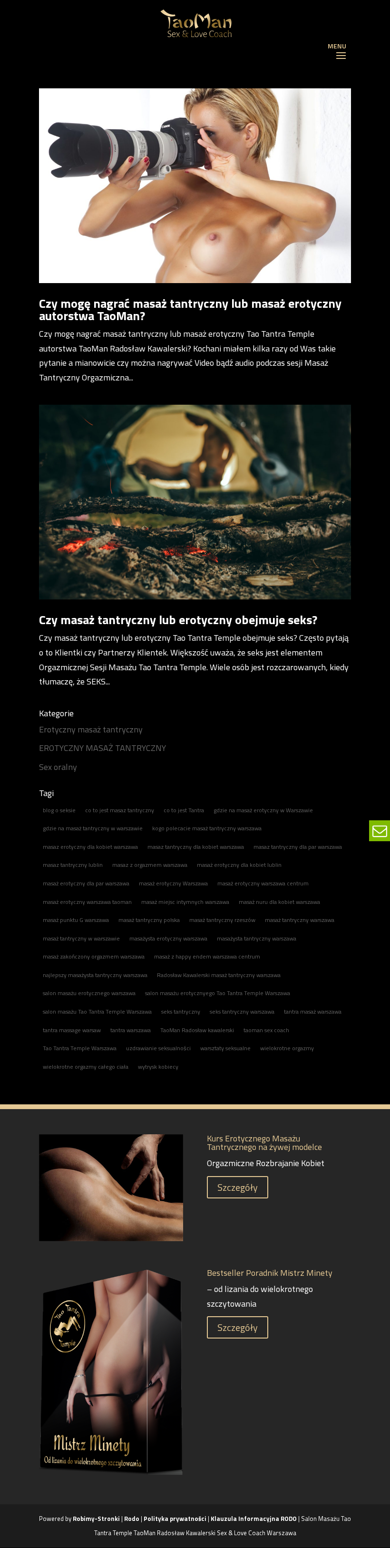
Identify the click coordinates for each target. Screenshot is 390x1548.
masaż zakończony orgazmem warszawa (94, 956)
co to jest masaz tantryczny (119, 810)
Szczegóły (237, 1187)
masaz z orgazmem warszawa (149, 864)
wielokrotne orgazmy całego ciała (85, 1066)
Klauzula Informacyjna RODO (254, 1518)
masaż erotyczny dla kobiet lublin (239, 864)
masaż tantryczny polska (149, 919)
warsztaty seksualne (225, 1048)
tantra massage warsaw (72, 1030)
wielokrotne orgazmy (287, 1048)
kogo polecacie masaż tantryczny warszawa (207, 828)
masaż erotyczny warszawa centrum (263, 883)
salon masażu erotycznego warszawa (89, 992)
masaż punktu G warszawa (76, 919)
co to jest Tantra (184, 810)
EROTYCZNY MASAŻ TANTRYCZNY (102, 747)
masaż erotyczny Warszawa (173, 883)
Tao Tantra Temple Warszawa (80, 1048)
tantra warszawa (130, 1030)
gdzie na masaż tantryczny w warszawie (93, 828)
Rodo (131, 1518)
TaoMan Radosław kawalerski (197, 1030)
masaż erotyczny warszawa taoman (87, 901)
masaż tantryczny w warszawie (81, 938)
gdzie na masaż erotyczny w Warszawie (263, 810)
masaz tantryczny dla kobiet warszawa (195, 846)
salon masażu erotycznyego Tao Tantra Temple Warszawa (217, 992)
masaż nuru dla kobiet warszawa (279, 901)
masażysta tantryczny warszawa (256, 938)
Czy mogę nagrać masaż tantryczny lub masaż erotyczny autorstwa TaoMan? (190, 309)
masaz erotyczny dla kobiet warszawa (90, 846)
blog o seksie (59, 810)
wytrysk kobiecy (158, 1066)
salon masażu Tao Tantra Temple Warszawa (97, 1011)
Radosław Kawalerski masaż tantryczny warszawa (219, 974)
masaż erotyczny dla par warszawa (86, 883)
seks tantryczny (180, 1011)
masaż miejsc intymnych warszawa (185, 901)
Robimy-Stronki (96, 1518)
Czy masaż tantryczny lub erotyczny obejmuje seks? (178, 619)
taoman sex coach (266, 1030)
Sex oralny (58, 766)
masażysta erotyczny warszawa (168, 938)
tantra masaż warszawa (312, 1011)
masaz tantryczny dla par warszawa (298, 846)
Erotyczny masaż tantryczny (91, 729)
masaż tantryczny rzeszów (222, 919)
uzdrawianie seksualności (158, 1048)
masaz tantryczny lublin (73, 864)
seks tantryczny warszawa (242, 1011)
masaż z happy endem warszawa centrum (207, 956)
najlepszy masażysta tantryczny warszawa (95, 974)
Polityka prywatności (176, 1518)
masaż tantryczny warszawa (299, 919)
